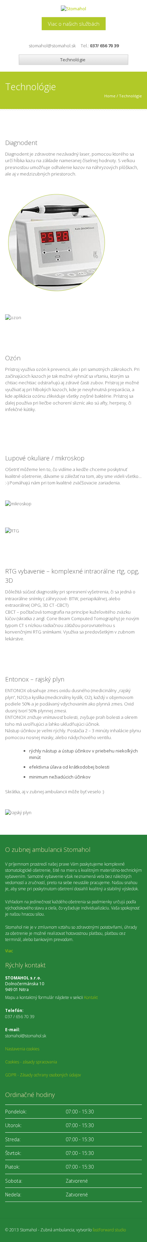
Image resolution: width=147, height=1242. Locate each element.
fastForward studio (109, 1230)
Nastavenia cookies (22, 1049)
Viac (9, 951)
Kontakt (91, 997)
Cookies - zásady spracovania (31, 1062)
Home (110, 95)
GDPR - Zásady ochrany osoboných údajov (43, 1075)
